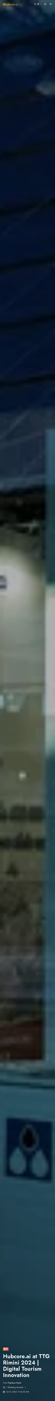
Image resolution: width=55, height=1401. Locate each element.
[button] (45, 4)
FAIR (6, 1349)
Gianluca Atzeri (14, 1382)
